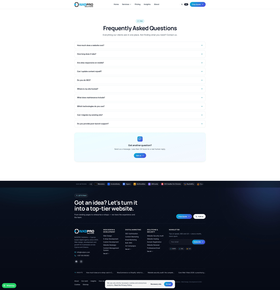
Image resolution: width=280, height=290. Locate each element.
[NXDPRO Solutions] (83, 4)
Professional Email (153, 248)
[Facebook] (76, 262)
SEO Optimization (131, 234)
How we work (103, 281)
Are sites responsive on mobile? (90, 63)
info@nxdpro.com (83, 252)
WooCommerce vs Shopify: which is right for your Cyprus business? (130, 272)
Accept (168, 284)
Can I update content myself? (89, 71)
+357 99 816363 (83, 255)
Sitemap (86, 284)
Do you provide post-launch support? (93, 124)
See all (105, 253)
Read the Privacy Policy (123, 285)
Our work (84, 281)
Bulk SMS (128, 243)
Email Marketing (131, 240)
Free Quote (196, 4)
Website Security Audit (155, 236)
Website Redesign (109, 245)
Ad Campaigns (130, 246)
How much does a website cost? (90, 45)
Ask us (138, 155)
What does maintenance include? (91, 97)
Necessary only (156, 284)
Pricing (137, 4)
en (186, 4)
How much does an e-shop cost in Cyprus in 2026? (99, 272)
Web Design (107, 236)
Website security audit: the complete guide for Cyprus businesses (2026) (161, 272)
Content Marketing (132, 237)
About (156, 4)
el (182, 4)
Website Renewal (153, 245)
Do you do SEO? (84, 80)
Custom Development (111, 242)
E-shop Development (110, 239)
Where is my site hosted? (87, 89)
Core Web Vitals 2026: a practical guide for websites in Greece (192, 272)
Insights (147, 4)
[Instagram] (81, 262)
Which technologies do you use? (91, 106)
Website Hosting (153, 239)
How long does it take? (86, 54)
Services (125, 4)
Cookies (77, 284)
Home (116, 4)
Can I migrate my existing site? (90, 115)
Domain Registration (154, 242)
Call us (200, 216)
